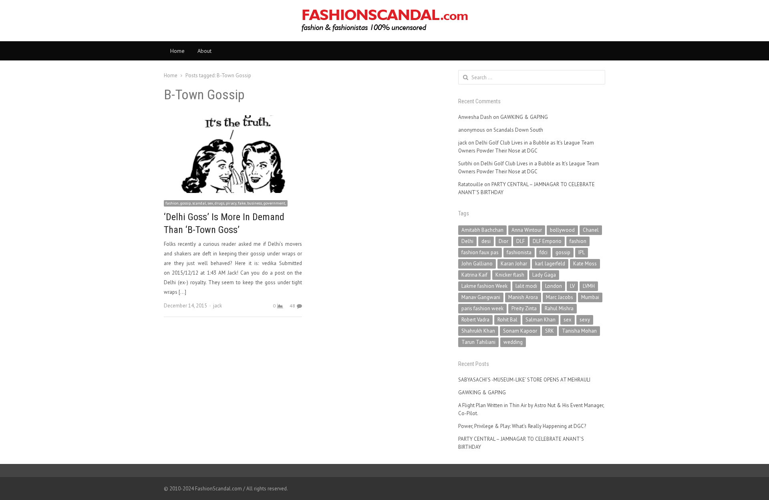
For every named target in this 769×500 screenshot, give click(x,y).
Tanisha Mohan (579, 330)
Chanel (591, 230)
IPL (581, 252)
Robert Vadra (475, 319)
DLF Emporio (547, 241)
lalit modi (526, 286)
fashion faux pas (480, 252)
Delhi (467, 241)
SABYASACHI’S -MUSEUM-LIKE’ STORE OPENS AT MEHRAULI (524, 379)
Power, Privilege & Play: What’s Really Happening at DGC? (522, 426)
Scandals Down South (518, 130)
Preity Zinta (524, 308)
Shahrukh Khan (478, 330)
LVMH (589, 286)
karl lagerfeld (550, 263)
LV (572, 286)
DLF (520, 241)
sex (568, 319)
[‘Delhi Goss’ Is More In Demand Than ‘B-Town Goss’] (233, 119)
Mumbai (590, 297)
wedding (513, 342)
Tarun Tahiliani (478, 342)
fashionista (519, 252)
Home (177, 50)
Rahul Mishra (559, 308)
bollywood (562, 230)
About (204, 50)
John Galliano (477, 263)
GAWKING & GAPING (524, 117)
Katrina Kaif (474, 274)
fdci (544, 252)
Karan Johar (514, 263)
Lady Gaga (544, 274)
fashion (578, 241)
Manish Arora (523, 297)
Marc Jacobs (559, 297)
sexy (585, 319)
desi (486, 241)
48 (292, 306)
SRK (549, 330)
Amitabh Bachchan (482, 230)
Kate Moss (585, 263)
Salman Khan (540, 319)
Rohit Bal (507, 319)
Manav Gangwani (480, 297)
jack (217, 305)
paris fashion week (482, 308)
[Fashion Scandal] (384, 21)
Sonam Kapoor (520, 330)
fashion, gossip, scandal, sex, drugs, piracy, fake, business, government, (225, 203)
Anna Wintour (526, 230)
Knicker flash (509, 274)
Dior (503, 241)
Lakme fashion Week (484, 286)
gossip (563, 252)
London (553, 286)
